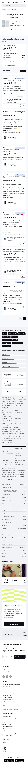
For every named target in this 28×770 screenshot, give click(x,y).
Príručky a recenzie (7, 697)
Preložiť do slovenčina (8, 197)
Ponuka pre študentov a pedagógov (11, 672)
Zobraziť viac (6, 130)
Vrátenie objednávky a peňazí (9, 693)
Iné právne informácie (7, 726)
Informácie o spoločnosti (8, 728)
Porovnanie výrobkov (7, 699)
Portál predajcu (6, 686)
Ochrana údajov (6, 721)
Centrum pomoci (6, 695)
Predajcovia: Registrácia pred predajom (12, 684)
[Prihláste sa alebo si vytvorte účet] (21, 2)
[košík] (24, 2)
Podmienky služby (6, 716)
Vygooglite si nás (8, 617)
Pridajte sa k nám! (6, 674)
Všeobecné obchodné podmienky (10, 718)
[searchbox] (15, 5)
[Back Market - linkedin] (3, 676)
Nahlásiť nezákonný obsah (8, 731)
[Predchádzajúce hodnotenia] (20, 318)
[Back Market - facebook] (7, 676)
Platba (4, 688)
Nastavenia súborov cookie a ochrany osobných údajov (11, 723)
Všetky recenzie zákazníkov (9, 701)
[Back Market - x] (10, 676)
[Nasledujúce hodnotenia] (24, 318)
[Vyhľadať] (3, 5)
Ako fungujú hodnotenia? (10, 65)
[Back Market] (14, 2)
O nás (3, 669)
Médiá (4, 742)
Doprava (4, 691)
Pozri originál (20, 96)
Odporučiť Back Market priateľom (10, 709)
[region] (14, 575)
